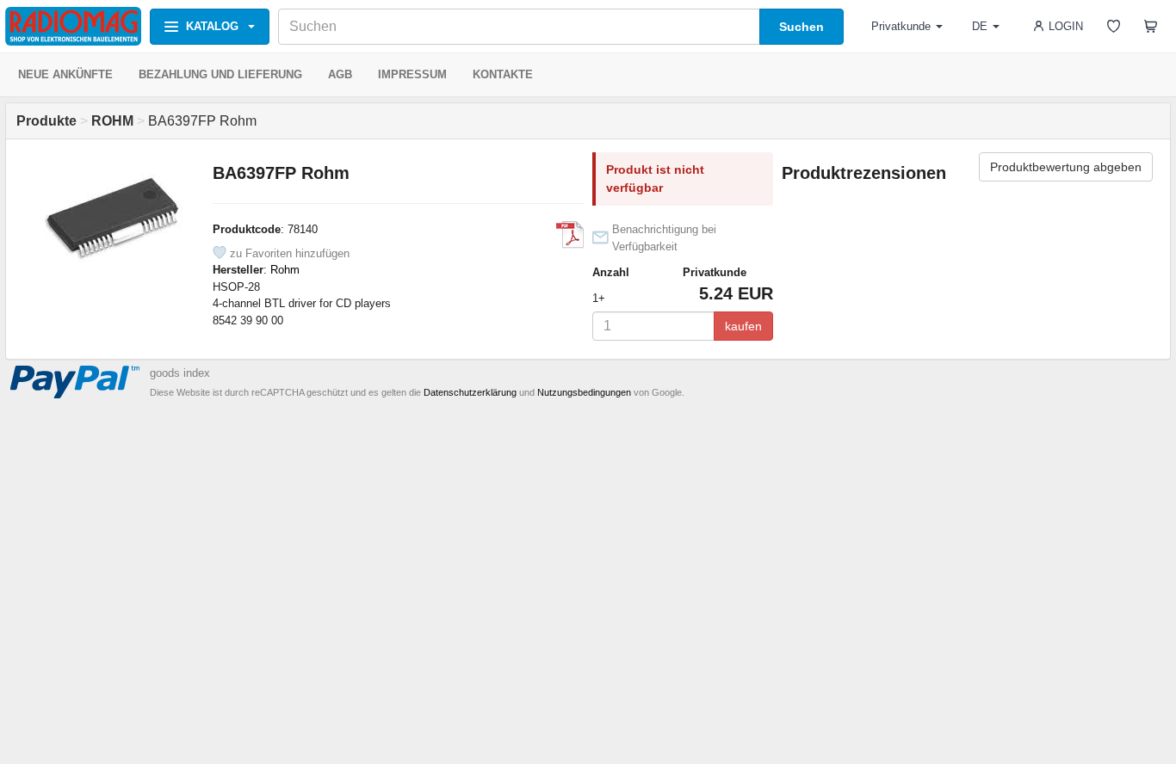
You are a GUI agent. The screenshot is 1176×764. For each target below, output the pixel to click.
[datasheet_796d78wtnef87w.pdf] (570, 235)
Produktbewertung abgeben (1066, 167)
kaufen (743, 326)
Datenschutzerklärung (470, 392)
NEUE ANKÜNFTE (65, 74)
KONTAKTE (503, 74)
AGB (340, 74)
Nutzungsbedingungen (584, 392)
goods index (180, 373)
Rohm (285, 269)
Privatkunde (901, 26)
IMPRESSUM (412, 74)
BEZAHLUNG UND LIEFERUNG (220, 74)
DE (979, 26)
